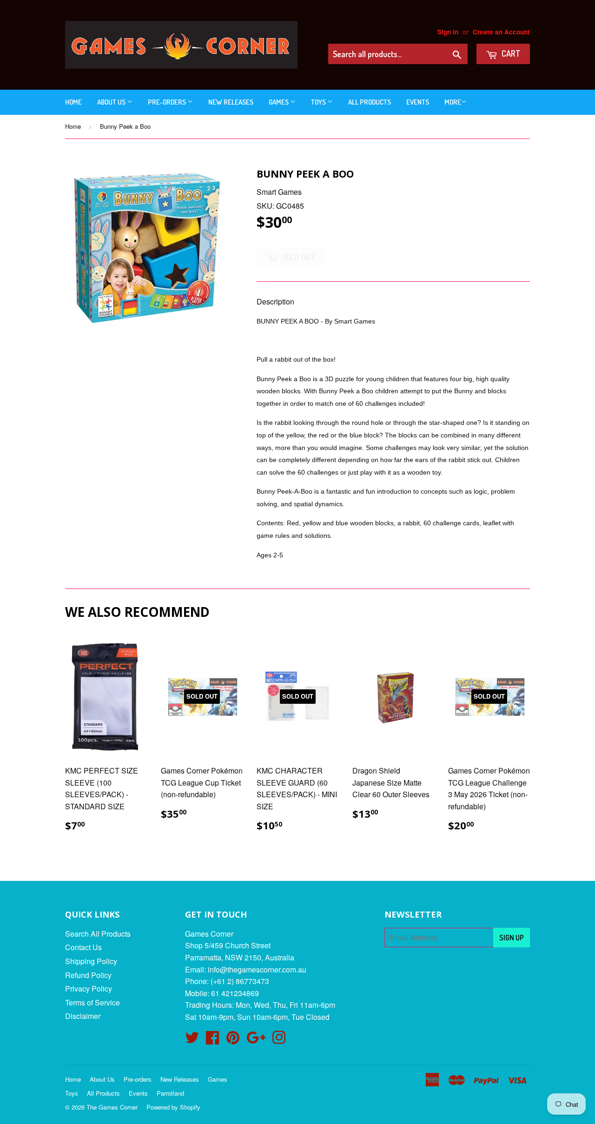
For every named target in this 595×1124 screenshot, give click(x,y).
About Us (112, 102)
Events (417, 102)
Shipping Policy (91, 961)
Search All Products (98, 933)
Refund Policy (88, 975)
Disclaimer (82, 1016)
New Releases (230, 102)
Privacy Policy (88, 988)
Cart (510, 53)
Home (73, 102)
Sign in (447, 31)
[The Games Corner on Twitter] (192, 1040)
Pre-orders (167, 102)
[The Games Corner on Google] (255, 1040)
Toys (319, 102)
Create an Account (501, 31)
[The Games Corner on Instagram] (279, 1040)
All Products (369, 102)
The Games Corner (112, 1107)
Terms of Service (92, 1002)
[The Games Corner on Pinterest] (233, 1040)
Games (279, 102)
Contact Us (83, 947)
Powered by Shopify (173, 1107)
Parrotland (170, 1093)
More (452, 102)
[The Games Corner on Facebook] (212, 1040)
